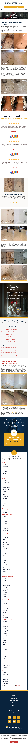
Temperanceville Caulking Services (10, 341)
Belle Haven (5, 626)
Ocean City (5, 608)
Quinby (4, 658)
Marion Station (6, 542)
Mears (4, 644)
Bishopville (5, 603)
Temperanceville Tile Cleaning (9, 336)
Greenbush (5, 633)
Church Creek (6, 482)
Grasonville (5, 523)
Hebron (4, 583)
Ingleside (5, 525)
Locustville (5, 640)
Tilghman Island (6, 569)
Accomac (5, 621)
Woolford (5, 507)
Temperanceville (6, 665)
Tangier (4, 661)
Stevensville (5, 530)
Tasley (4, 663)
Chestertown (5, 510)
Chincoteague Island (7, 630)
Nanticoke (5, 587)
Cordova (4, 555)
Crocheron (5, 485)
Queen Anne (5, 526)
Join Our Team (14, 713)
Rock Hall (5, 512)
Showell (4, 612)
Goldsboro (5, 468)
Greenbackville (6, 631)
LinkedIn (14, 721)
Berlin (4, 601)
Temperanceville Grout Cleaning (10, 331)
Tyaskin (4, 596)
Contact (14, 708)
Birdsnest (5, 672)
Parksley (4, 656)
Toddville (5, 501)
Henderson (5, 471)
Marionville (5, 681)
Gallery (14, 703)
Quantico (5, 592)
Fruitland (5, 582)
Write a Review (1, 9)
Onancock (5, 651)
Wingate (4, 505)
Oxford (4, 562)
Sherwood (5, 567)
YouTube (9, 721)
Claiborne (5, 553)
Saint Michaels (6, 566)
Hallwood (5, 637)
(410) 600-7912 (13, 10)
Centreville (5, 518)
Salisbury (5, 594)
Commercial (14, 700)
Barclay (4, 516)
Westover (5, 548)
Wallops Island (6, 667)
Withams (4, 668)
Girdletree (5, 605)
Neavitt (4, 560)
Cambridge (5, 480)
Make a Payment (14, 710)
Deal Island (5, 537)
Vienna (4, 503)
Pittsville (4, 590)
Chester (4, 519)
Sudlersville (5, 532)
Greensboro (5, 469)
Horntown (5, 638)
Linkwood (5, 493)
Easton (4, 557)
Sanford (4, 660)
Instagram (9, 717)
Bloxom (4, 628)
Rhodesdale (5, 496)
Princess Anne (6, 544)
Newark (4, 606)
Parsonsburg (5, 589)
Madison (4, 494)
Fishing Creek (6, 489)
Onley (4, 653)
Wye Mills (5, 574)
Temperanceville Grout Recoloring (10, 329)
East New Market (6, 487)
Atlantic (4, 624)
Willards (4, 597)
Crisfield (4, 535)
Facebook (14, 717)
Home (14, 695)
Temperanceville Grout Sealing (9, 334)
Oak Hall (5, 649)
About (14, 705)
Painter (4, 654)
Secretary (5, 498)
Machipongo (5, 679)
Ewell (4, 541)
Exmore (4, 676)
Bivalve (4, 578)
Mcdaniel (5, 558)
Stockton (5, 615)
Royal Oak (5, 564)
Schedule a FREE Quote (14, 7)
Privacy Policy (11, 737)
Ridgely (4, 476)
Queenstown (5, 528)
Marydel (4, 473)
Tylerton (4, 546)
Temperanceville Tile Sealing (9, 339)
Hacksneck (5, 635)
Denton (4, 464)
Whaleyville (5, 617)
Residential (14, 698)
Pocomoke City (6, 610)
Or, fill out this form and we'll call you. (14, 443)
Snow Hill (5, 614)
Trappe (4, 571)
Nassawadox (5, 683)
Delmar (4, 580)
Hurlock (4, 491)
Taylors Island (6, 500)
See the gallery (14, 202)
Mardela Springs (6, 585)
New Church (5, 647)
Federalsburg (5, 466)
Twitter (18, 717)
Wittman (4, 573)
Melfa (4, 645)
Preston (4, 475)
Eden (4, 539)
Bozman (4, 551)
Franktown (5, 677)
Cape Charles (5, 674)
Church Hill (5, 521)
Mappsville (5, 642)
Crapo (4, 484)
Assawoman (5, 623)
